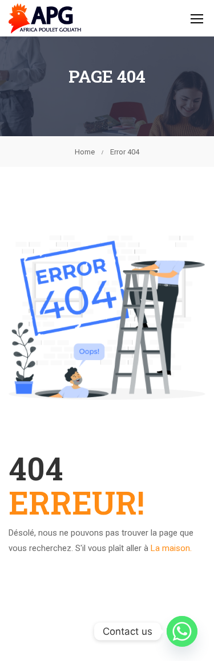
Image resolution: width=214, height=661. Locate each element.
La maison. (171, 548)
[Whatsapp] (182, 631)
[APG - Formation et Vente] (45, 18)
